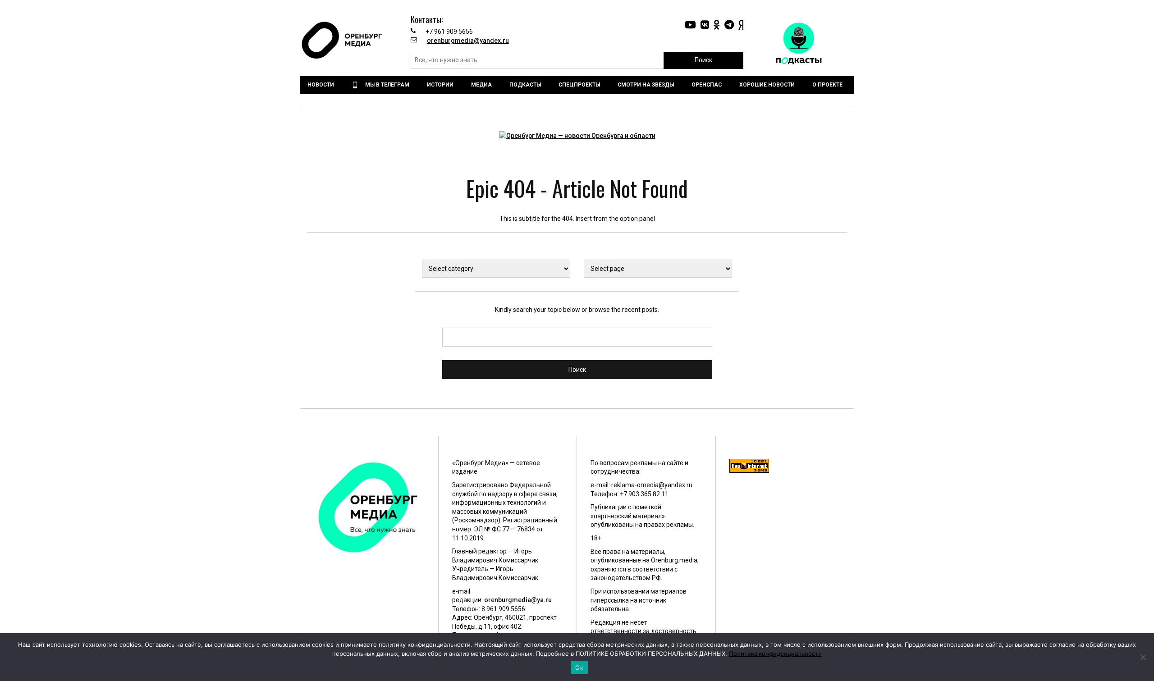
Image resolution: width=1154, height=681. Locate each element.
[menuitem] (322, 85)
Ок (579, 667)
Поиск (703, 60)
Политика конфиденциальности (775, 653)
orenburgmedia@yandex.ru (468, 40)
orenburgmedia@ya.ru (518, 599)
